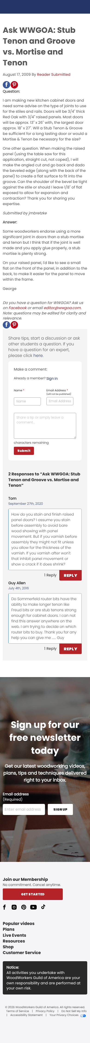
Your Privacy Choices (64, 1015)
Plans (9, 929)
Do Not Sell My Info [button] (74, 1011)
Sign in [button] (52, 378)
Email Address (58, 392)
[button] (6, 84)
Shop (8, 947)
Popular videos (19, 924)
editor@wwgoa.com (62, 307)
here (38, 356)
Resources (14, 941)
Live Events (14, 935)
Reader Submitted (54, 74)
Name (19, 390)
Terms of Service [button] (17, 1011)
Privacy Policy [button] (45, 1011)
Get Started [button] (33, 894)
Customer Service (22, 953)
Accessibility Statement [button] (26, 1015)
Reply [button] (70, 575)
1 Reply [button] (50, 575)
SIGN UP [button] (60, 809)
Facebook (18, 307)
